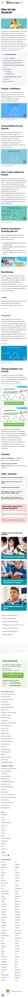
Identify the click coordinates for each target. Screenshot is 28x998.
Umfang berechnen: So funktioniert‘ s (13, 625)
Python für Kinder (5, 696)
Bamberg (3, 867)
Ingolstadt (3, 967)
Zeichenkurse (4, 759)
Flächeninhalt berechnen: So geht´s (13, 607)
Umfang (8, 71)
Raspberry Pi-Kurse (6, 715)
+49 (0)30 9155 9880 (11, 683)
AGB (2, 846)
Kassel (2, 980)
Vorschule (3, 746)
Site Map (3, 843)
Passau (16, 922)
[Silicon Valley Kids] (14, 2)
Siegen (16, 943)
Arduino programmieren (7, 707)
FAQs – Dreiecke (9, 81)
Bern (2, 878)
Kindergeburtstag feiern (7, 762)
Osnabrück (17, 917)
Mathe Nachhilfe (15, 48)
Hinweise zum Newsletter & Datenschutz (12, 520)
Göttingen (3, 946)
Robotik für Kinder (6, 717)
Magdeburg (18, 896)
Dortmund (4, 909)
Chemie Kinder (5, 728)
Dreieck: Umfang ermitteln (10, 631)
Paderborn (17, 920)
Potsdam (17, 927)
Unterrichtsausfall (5, 838)
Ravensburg (18, 930)
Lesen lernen (4, 773)
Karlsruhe (3, 977)
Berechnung (7, 69)
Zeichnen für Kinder (6, 757)
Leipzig (16, 880)
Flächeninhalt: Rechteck (9, 618)
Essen (2, 927)
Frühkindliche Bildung (6, 741)
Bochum (3, 885)
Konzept (3, 830)
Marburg (17, 904)
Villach (16, 962)
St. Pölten (17, 948)
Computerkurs (5, 720)
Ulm (16, 959)
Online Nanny (4, 792)
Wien (16, 967)
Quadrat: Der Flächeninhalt (10, 622)
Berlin (2, 875)
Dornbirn (3, 906)
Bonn (2, 888)
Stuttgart (17, 951)
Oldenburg (17, 914)
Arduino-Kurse (5, 710)
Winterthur (17, 972)
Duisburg (3, 914)
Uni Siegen (20, 284)
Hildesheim (4, 964)
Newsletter (4, 814)
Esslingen (3, 925)
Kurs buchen (4, 825)
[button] (2, 995)
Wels (16, 964)
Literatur (6, 79)
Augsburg (3, 864)
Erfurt (2, 920)
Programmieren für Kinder (8, 694)
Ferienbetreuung (5, 807)
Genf (2, 941)
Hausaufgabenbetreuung (7, 781)
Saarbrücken (18, 938)
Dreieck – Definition (9, 58)
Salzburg (17, 941)
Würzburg (17, 977)
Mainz (16, 899)
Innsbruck (3, 969)
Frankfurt (3, 930)
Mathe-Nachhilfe (5, 784)
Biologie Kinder (5, 733)
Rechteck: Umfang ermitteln (10, 628)
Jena (2, 972)
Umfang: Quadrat (7, 634)
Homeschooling (5, 805)
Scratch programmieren (7, 699)
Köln (16, 870)
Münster (17, 909)
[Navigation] (2, 2)
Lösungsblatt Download (14, 424)
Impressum (4, 849)
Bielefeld (3, 880)
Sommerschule (5, 800)
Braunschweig (4, 893)
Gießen (3, 943)
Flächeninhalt (9, 74)
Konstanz (17, 872)
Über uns (3, 828)
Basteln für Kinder (5, 749)
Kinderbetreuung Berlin (7, 787)
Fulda (2, 938)
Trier (16, 954)
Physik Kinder (4, 731)
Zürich (16, 980)
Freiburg (3, 933)
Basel (2, 870)
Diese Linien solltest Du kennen (13, 63)
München (17, 906)
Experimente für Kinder (7, 738)
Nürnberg (17, 912)
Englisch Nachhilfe (6, 776)
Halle (2, 954)
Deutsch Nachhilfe (6, 771)
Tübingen (17, 956)
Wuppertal (17, 975)
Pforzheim (17, 925)
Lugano (17, 891)
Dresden (3, 912)
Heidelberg (4, 962)
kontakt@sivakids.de (12, 685)
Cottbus (3, 901)
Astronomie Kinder (6, 736)
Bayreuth (3, 872)
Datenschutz (4, 841)
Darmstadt (4, 904)
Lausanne (17, 878)
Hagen (2, 951)
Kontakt (3, 820)
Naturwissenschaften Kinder (8, 723)
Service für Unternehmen (7, 794)
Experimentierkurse (6, 725)
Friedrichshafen (5, 935)
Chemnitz (3, 899)
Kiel (16, 862)
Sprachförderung (5, 744)
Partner (3, 835)
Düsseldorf (4, 917)
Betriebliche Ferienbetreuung (8, 797)
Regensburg (18, 933)
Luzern (16, 893)
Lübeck (17, 885)
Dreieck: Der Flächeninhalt (10, 615)
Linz (16, 883)
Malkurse (3, 754)
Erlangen (3, 922)
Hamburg (3, 956)
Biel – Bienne (4, 883)
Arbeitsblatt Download (14, 403)
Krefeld (17, 875)
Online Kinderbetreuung (7, 802)
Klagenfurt (17, 864)
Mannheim (17, 901)
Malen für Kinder (5, 752)
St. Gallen (17, 946)
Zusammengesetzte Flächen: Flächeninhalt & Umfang (13, 582)
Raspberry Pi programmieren (8, 712)
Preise (2, 817)
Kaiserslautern (5, 975)
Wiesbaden (18, 969)
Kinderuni (3, 789)
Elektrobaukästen (5, 704)
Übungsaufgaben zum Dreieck (13, 77)
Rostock (17, 935)
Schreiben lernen (5, 779)
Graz (2, 948)
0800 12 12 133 (15, 674)
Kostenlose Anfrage (6, 822)
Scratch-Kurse (4, 702)
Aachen (3, 862)
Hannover (3, 959)
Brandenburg (4, 891)
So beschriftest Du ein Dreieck (13, 60)
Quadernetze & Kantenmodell (13, 557)
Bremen (3, 896)
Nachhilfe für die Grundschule (11, 383)
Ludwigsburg (18, 888)
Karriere (3, 833)
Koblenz (17, 867)
